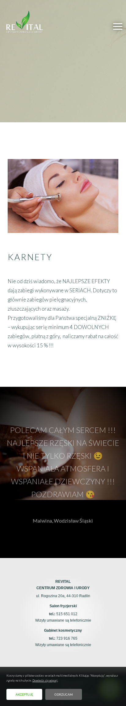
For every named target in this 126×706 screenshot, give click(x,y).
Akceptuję (24, 694)
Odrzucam (63, 694)
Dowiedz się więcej (44, 680)
